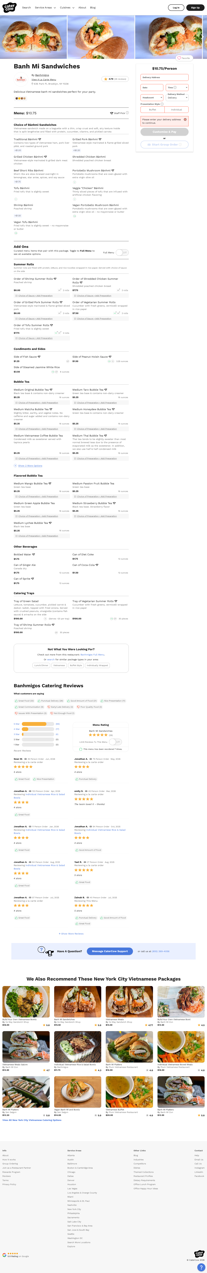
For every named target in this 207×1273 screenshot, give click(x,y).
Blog (93, 7)
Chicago (71, 1172)
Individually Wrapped (97, 665)
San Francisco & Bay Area (79, 1225)
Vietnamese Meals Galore (14, 1064)
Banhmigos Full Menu (92, 654)
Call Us (198, 1163)
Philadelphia (73, 1213)
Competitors (140, 1163)
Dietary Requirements (144, 1180)
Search (26, 7)
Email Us (199, 1159)
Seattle (70, 1234)
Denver (70, 1180)
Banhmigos (42, 75)
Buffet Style (76, 665)
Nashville (71, 1205)
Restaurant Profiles (143, 1176)
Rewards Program (11, 1172)
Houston (71, 1184)
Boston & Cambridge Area (80, 1168)
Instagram (200, 1168)
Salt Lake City (74, 1221)
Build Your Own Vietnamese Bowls (19, 1019)
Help (197, 1155)
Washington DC (75, 1238)
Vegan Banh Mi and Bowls (67, 1109)
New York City (74, 1209)
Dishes (137, 1168)
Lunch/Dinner (41, 665)
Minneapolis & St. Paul (78, 1201)
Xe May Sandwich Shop (17, 1022)
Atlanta (71, 1155)
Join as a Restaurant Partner (16, 1168)
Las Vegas (72, 1188)
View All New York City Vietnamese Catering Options (31, 1120)
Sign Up (195, 7)
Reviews (6, 1176)
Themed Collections (144, 1172)
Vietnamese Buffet (115, 1109)
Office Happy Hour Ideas (146, 1188)
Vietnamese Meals (115, 1019)
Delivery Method (176, 94)
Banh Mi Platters (114, 1064)
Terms (5, 1180)
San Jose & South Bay (78, 1230)
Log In (176, 7)
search (51, 659)
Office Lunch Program (145, 1184)
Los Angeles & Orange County (82, 1193)
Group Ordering (10, 1163)
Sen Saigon (10, 1112)
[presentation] (165, 77)
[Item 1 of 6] (103, 37)
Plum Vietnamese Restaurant (123, 1067)
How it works (9, 1159)
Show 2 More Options (30, 465)
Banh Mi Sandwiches (64, 1019)
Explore (71, 1246)
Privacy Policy (9, 1184)
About (82, 7)
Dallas (70, 1176)
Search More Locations (78, 1242)
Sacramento (73, 1217)
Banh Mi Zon (167, 1022)
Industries (139, 1159)
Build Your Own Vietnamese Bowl (174, 1019)
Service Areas (46, 8)
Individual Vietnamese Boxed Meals (175, 1064)
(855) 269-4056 (160, 951)
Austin (70, 1159)
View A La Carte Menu (44, 79)
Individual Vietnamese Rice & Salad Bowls (75, 1064)
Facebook (199, 1176)
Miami (70, 1197)
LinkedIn (199, 1172)
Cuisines (67, 8)
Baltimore (72, 1163)
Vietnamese (59, 665)
